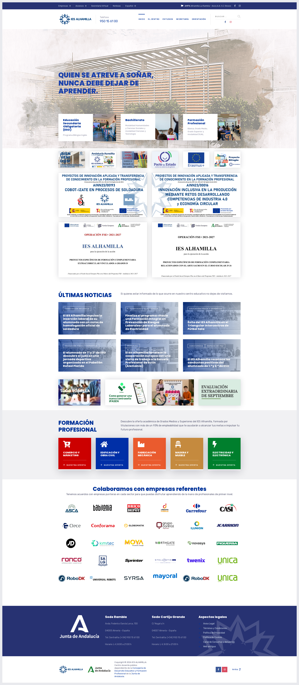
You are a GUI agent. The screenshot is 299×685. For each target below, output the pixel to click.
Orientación (199, 19)
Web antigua (209, 646)
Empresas (63, 6)
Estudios (168, 19)
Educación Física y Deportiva (205, 309)
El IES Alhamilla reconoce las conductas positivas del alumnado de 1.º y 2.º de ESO (209, 362)
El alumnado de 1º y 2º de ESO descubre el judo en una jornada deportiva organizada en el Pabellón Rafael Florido (84, 359)
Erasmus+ (132, 346)
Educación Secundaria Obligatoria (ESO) (72, 125)
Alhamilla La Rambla (200, 6)
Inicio (141, 19)
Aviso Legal (208, 623)
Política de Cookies (212, 637)
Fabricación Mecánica (77, 309)
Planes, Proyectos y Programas (145, 350)
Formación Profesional (196, 121)
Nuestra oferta (76, 465)
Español (129, 6)
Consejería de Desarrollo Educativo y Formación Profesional (130, 671)
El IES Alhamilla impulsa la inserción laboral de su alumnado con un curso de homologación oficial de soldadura (83, 322)
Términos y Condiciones (215, 628)
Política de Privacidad (214, 632)
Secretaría (182, 19)
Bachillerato (134, 120)
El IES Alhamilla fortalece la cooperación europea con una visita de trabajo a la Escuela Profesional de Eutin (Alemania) (148, 359)
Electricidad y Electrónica (142, 309)
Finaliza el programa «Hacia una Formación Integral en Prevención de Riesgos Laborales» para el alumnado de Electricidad (147, 322)
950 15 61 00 (109, 21)
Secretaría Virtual (99, 6)
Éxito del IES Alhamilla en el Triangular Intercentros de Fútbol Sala (208, 325)
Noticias (117, 6)
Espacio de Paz (215, 346)
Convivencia (196, 346)
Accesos (80, 6)
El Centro (153, 19)
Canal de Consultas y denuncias (219, 642)
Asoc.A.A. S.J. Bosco (221, 6)
